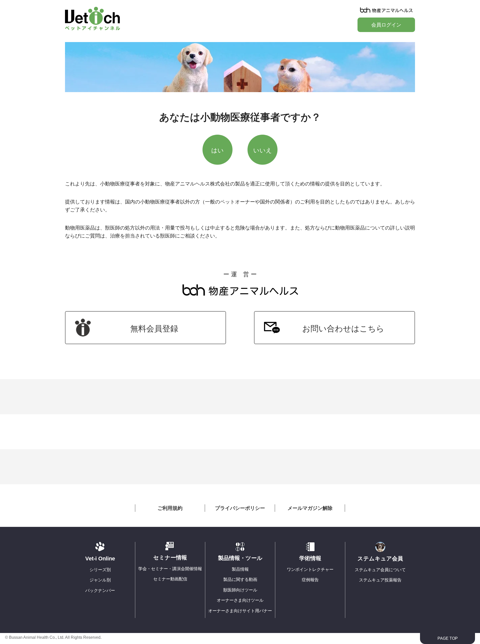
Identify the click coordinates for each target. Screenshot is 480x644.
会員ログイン (386, 25)
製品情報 (240, 569)
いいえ (262, 150)
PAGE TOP (448, 638)
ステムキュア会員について (380, 569)
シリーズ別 (100, 569)
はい (217, 150)
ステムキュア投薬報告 (380, 580)
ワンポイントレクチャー (310, 569)
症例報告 (310, 579)
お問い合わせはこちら (343, 328)
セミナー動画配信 (170, 579)
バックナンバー (100, 590)
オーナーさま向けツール (240, 600)
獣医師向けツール (240, 590)
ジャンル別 (100, 580)
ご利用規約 (170, 508)
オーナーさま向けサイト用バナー (240, 610)
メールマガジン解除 (310, 508)
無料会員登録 (154, 328)
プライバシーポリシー (240, 508)
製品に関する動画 (240, 579)
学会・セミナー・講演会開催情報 (170, 568)
